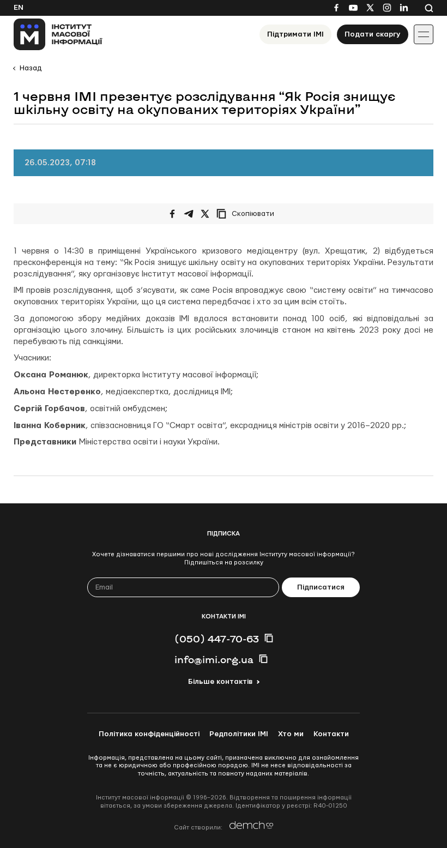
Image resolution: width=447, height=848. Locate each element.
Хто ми (291, 734)
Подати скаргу (373, 34)
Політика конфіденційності (149, 734)
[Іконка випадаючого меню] (423, 34)
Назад (30, 68)
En (18, 7)
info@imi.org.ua (213, 659)
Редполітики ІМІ (238, 734)
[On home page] (58, 34)
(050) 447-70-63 (216, 638)
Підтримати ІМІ (295, 34)
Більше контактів (220, 681)
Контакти (331, 734)
